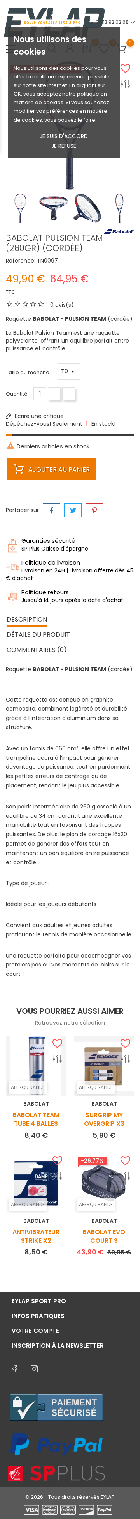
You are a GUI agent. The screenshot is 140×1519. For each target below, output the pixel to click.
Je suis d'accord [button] (64, 136)
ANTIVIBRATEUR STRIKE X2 (36, 1236)
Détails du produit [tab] (38, 634)
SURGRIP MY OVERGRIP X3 (104, 1119)
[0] (121, 49)
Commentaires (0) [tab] (37, 649)
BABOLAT (36, 1104)
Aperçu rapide (28, 1087)
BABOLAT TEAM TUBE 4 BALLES (36, 1119)
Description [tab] (27, 619)
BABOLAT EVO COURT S (104, 1236)
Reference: (20, 261)
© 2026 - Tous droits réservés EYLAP (70, 1497)
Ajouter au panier (58, 469)
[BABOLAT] (118, 231)
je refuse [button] (63, 146)
